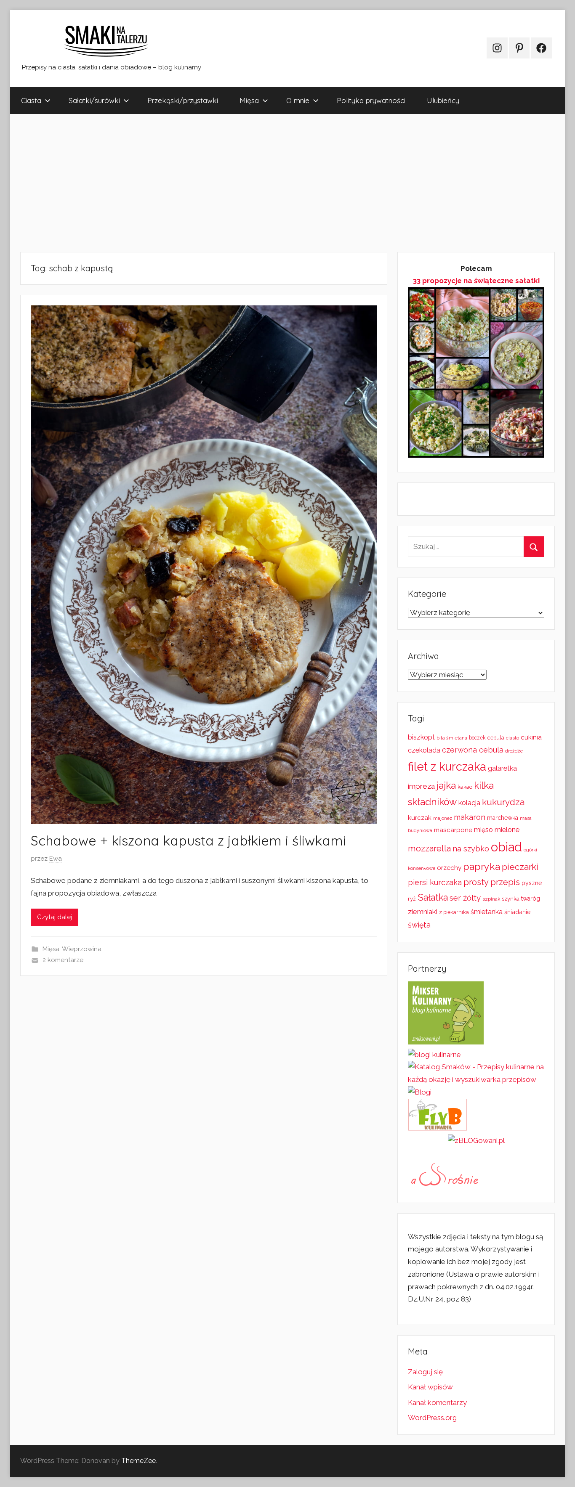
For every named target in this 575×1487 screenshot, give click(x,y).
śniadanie (517, 911)
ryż (412, 898)
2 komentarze (63, 960)
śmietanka (487, 912)
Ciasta (31, 100)
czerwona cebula (472, 749)
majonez (442, 818)
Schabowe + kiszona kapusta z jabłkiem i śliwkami (188, 840)
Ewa (55, 858)
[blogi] (419, 1092)
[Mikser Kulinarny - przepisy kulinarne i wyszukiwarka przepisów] (446, 1042)
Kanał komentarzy (437, 1402)
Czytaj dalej (54, 917)
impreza (421, 786)
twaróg (530, 898)
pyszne (532, 883)
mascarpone (453, 830)
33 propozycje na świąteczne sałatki (476, 280)
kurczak (419, 818)
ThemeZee (138, 1461)
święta (419, 924)
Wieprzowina (81, 949)
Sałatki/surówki (94, 100)
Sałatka (433, 897)
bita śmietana (452, 738)
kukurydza (503, 802)
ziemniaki (422, 911)
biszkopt (421, 737)
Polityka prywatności (371, 100)
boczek (477, 738)
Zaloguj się (425, 1372)
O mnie (297, 100)
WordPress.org (432, 1417)
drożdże (514, 751)
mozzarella (429, 848)
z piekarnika (454, 912)
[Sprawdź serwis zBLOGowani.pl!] (476, 1140)
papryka (481, 866)
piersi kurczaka (435, 882)
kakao (465, 787)
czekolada (424, 750)
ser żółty (465, 897)
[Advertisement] (262, 183)
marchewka (502, 817)
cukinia (531, 737)
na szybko (471, 848)
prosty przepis (491, 882)
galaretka (502, 768)
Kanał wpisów (430, 1387)
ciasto (512, 738)
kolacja (469, 803)
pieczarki (520, 866)
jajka (446, 785)
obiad (506, 847)
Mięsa (249, 100)
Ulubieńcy (443, 100)
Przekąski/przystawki (182, 100)
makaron (469, 817)
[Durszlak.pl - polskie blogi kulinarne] (434, 1054)
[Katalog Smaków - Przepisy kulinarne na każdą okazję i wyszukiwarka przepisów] (476, 1079)
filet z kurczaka (447, 766)
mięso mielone (496, 830)
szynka (510, 899)
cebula (495, 737)
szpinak (491, 899)
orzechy (449, 868)
